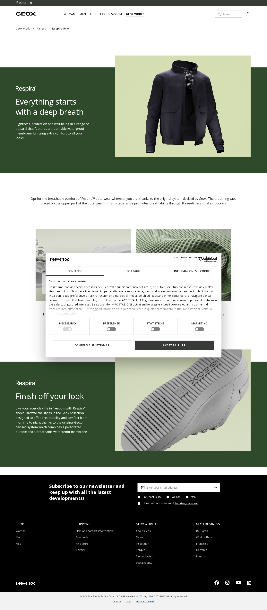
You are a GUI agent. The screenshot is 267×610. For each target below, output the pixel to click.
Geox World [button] (135, 14)
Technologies (144, 556)
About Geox (143, 531)
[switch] (111, 329)
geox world (23, 28)
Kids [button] (93, 14)
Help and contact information (94, 531)
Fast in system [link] (111, 14)
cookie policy (67, 313)
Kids (18, 544)
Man (193, 497)
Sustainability (144, 562)
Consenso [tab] (74, 271)
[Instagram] (227, 583)
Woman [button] (69, 14)
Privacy (80, 550)
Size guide (82, 537)
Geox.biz (201, 550)
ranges (41, 28)
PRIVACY (117, 601)
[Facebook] (216, 583)
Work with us (204, 537)
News (139, 537)
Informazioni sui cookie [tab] (192, 271)
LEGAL (128, 601)
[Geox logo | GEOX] (26, 583)
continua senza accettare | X (196, 257)
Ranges (140, 550)
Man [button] (82, 14)
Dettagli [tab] (133, 271)
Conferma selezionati (92, 345)
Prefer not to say (152, 497)
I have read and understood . (171, 503)
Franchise (202, 544)
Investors (202, 556)
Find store (82, 544)
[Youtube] (238, 583)
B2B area (202, 531)
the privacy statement (186, 503)
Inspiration (142, 544)
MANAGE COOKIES (145, 601)
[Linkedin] (249, 583)
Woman (176, 497)
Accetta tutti (174, 345)
